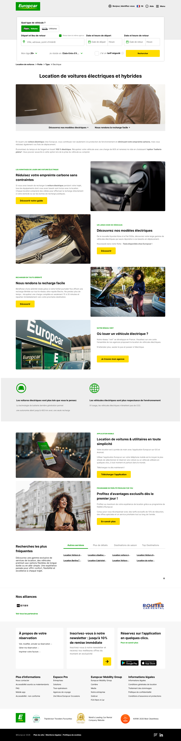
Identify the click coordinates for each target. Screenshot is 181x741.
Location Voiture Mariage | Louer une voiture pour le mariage (121, 560)
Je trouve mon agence (112, 359)
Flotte (39, 64)
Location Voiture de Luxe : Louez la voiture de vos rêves (72, 555)
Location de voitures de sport (146, 560)
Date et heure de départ (98, 35)
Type (47, 64)
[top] (164, 579)
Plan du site (39, 735)
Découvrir (106, 251)
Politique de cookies (72, 735)
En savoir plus (108, 521)
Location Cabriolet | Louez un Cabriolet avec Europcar (97, 560)
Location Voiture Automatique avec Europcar (146, 555)
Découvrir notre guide (31, 200)
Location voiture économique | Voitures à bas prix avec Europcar (121, 555)
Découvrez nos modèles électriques (68, 127)
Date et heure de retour (136, 35)
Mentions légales (53, 735)
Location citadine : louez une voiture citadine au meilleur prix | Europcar (97, 555)
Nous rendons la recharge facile (112, 127)
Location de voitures (25, 64)
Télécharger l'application (114, 474)
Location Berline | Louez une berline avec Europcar (72, 560)
